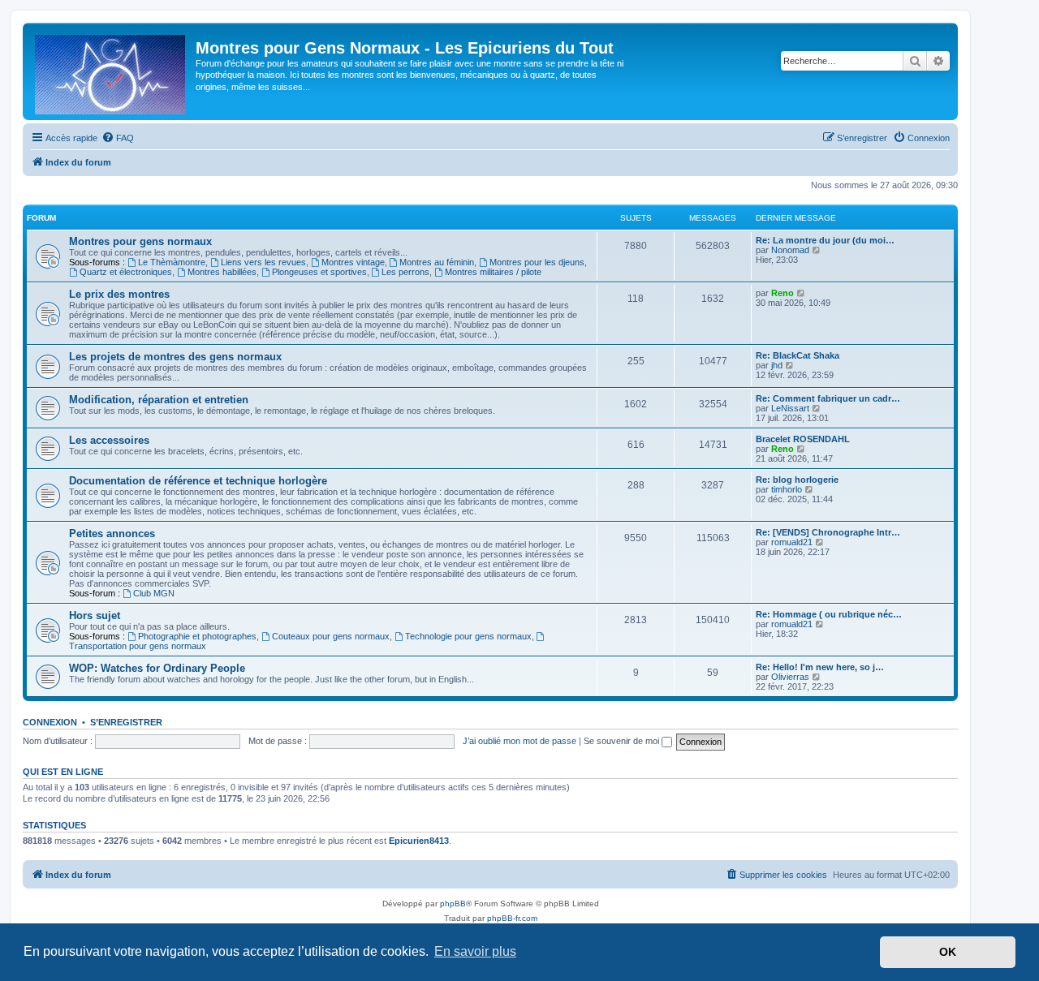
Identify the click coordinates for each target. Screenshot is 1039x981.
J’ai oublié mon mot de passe (519, 741)
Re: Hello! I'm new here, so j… (820, 667)
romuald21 (792, 542)
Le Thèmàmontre (171, 262)
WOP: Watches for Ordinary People (157, 668)
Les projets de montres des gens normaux (175, 357)
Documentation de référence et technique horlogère (198, 481)
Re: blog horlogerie (797, 479)
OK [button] (947, 951)
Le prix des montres (119, 294)
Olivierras (790, 677)
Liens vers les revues (263, 262)
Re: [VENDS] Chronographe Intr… (828, 532)
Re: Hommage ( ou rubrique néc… (829, 614)
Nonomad (790, 250)
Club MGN (154, 593)
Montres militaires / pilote (493, 272)
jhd (776, 365)
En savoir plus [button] (475, 951)
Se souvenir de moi (623, 741)
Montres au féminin (436, 262)
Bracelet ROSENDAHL (803, 439)
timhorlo (786, 489)
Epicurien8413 (419, 840)
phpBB (453, 903)
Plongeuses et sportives (319, 272)
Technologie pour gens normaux (468, 636)
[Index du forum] (111, 71)
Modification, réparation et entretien (158, 400)
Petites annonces (112, 533)
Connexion (50, 722)
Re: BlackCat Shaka (797, 355)
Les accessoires (109, 440)
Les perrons (405, 272)
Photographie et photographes (197, 636)
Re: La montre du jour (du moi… (825, 240)
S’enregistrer (126, 722)
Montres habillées (222, 272)
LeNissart (790, 408)
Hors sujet (94, 615)
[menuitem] (117, 138)
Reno (782, 293)
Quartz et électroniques (126, 272)
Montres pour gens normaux (140, 241)
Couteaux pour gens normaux (331, 636)
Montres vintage (353, 262)
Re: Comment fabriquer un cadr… (828, 398)
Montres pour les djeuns (536, 262)
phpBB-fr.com (512, 918)
